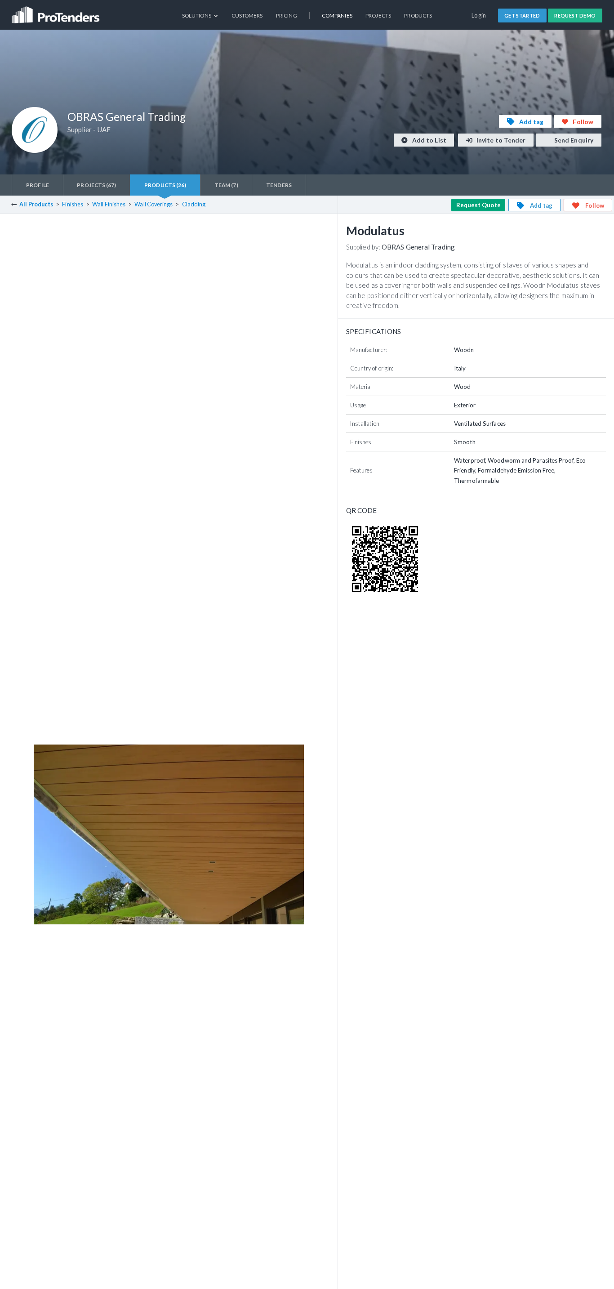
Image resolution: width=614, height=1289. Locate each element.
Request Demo (575, 15)
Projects (378, 15)
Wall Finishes (108, 204)
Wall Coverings (153, 204)
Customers (247, 15)
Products (418, 15)
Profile (37, 185)
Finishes (72, 204)
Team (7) (226, 185)
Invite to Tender (500, 140)
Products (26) (165, 185)
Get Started (522, 15)
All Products (36, 204)
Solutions (197, 15)
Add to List (428, 140)
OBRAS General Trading (418, 247)
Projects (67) (96, 185)
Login (479, 15)
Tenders (279, 185)
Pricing (286, 15)
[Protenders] (57, 11)
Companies (337, 15)
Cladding (194, 204)
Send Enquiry (573, 140)
